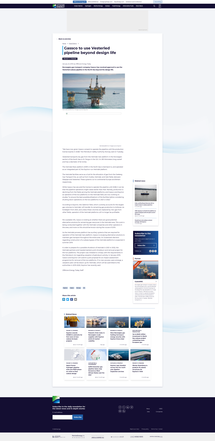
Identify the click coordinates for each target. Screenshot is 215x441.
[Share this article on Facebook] (71, 299)
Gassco (72, 288)
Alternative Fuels (128, 6)
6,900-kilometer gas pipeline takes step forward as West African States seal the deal (96, 371)
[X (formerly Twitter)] (123, 407)
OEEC (161, 408)
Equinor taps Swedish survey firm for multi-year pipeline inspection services (118, 368)
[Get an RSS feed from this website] (123, 411)
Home (64, 43)
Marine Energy (98, 6)
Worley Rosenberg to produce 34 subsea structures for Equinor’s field (139, 368)
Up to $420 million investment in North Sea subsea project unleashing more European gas (139, 338)
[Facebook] (153, 251)
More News (139, 6)
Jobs (148, 411)
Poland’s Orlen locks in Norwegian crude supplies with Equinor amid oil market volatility (96, 337)
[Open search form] (154, 6)
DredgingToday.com (106, 2)
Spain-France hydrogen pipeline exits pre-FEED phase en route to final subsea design (73, 369)
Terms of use (154, 429)
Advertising (157, 2)
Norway (78, 288)
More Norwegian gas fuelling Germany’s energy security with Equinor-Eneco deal (117, 336)
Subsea (107, 6)
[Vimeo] (131, 407)
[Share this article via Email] (75, 299)
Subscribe (141, 245)
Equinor (65, 288)
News (148, 408)
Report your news (134, 429)
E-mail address (57, 412)
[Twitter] (155, 251)
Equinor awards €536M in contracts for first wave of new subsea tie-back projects (74, 337)
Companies (159, 411)
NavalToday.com (119, 2)
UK (84, 288)
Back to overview (64, 39)
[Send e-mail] (120, 411)
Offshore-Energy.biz (80, 2)
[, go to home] (59, 6)
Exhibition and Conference (133, 2)
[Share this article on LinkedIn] (63, 299)
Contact (160, 429)
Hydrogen (88, 6)
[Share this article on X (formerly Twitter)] (67, 299)
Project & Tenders (69, 59)
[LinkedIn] (150, 251)
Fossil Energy (116, 6)
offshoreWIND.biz (93, 2)
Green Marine (78, 6)
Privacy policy (145, 429)
